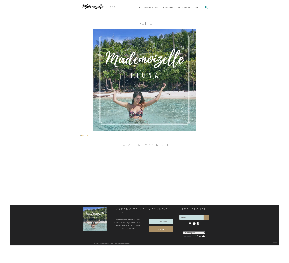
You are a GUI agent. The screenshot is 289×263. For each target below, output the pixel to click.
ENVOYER (161, 229)
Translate (201, 236)
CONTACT (196, 7)
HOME (139, 7)
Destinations (167, 7)
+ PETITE (84, 136)
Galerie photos (183, 7)
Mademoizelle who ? (151, 7)
